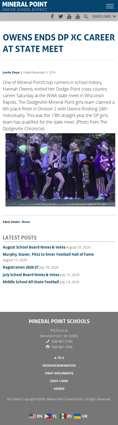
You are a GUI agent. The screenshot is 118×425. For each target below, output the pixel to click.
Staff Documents (59, 373)
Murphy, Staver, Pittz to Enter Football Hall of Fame (48, 254)
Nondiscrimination (59, 365)
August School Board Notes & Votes (34, 247)
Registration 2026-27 (20, 267)
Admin (59, 389)
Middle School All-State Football (31, 281)
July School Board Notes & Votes (31, 274)
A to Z (59, 358)
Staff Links (59, 381)
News (26, 222)
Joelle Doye (11, 72)
